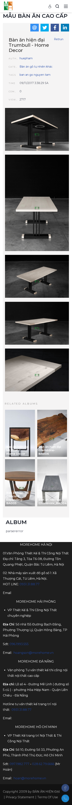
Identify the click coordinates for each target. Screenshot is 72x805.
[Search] (57, 6)
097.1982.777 (19, 764)
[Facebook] (65, 788)
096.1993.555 (19, 644)
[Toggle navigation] (66, 6)
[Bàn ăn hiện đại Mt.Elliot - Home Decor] (20, 433)
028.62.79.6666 (43, 764)
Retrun (58, 39)
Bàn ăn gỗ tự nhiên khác (36, 66)
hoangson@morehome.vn (33, 653)
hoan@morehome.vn (29, 778)
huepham (26, 58)
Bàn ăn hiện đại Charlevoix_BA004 (51, 501)
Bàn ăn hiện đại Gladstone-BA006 (50, 450)
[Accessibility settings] (50, 6)
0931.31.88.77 (30, 584)
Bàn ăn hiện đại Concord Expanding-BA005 (17, 498)
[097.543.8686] (65, 798)
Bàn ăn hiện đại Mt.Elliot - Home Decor (17, 450)
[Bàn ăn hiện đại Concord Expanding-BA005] (20, 482)
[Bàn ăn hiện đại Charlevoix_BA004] (52, 482)
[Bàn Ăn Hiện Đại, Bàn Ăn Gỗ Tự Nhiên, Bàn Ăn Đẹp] (8, 6)
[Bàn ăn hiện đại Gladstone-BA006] (52, 433)
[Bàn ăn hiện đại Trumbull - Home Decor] (37, 130)
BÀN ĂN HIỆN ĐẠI (46, 791)
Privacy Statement (20, 797)
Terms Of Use (47, 797)
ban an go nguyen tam (35, 74)
